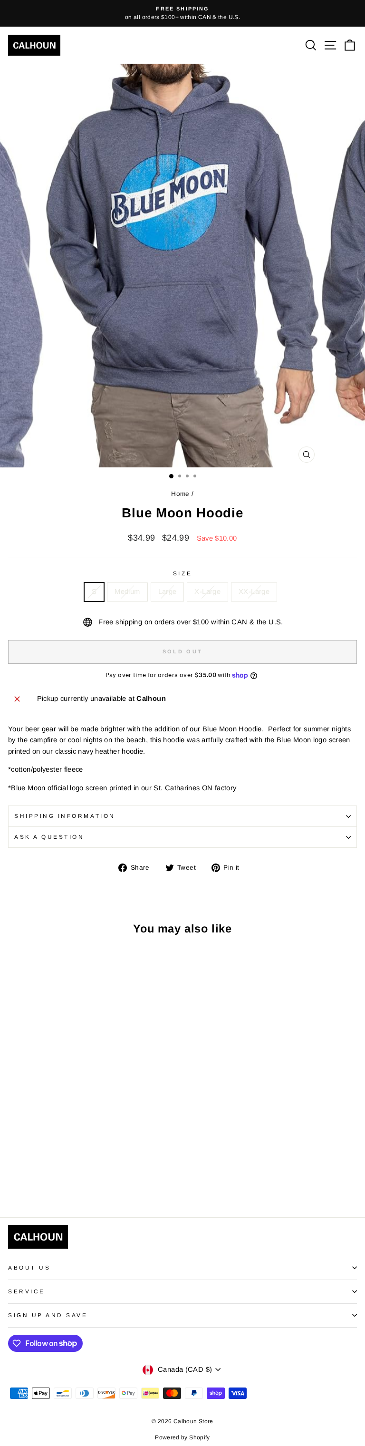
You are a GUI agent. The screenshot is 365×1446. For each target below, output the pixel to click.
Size (182, 573)
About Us (29, 1267)
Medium (127, 591)
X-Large (207, 591)
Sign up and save (48, 1315)
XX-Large (254, 591)
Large (167, 591)
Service (26, 1291)
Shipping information (64, 816)
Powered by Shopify (182, 1437)
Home (180, 493)
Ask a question (49, 837)
